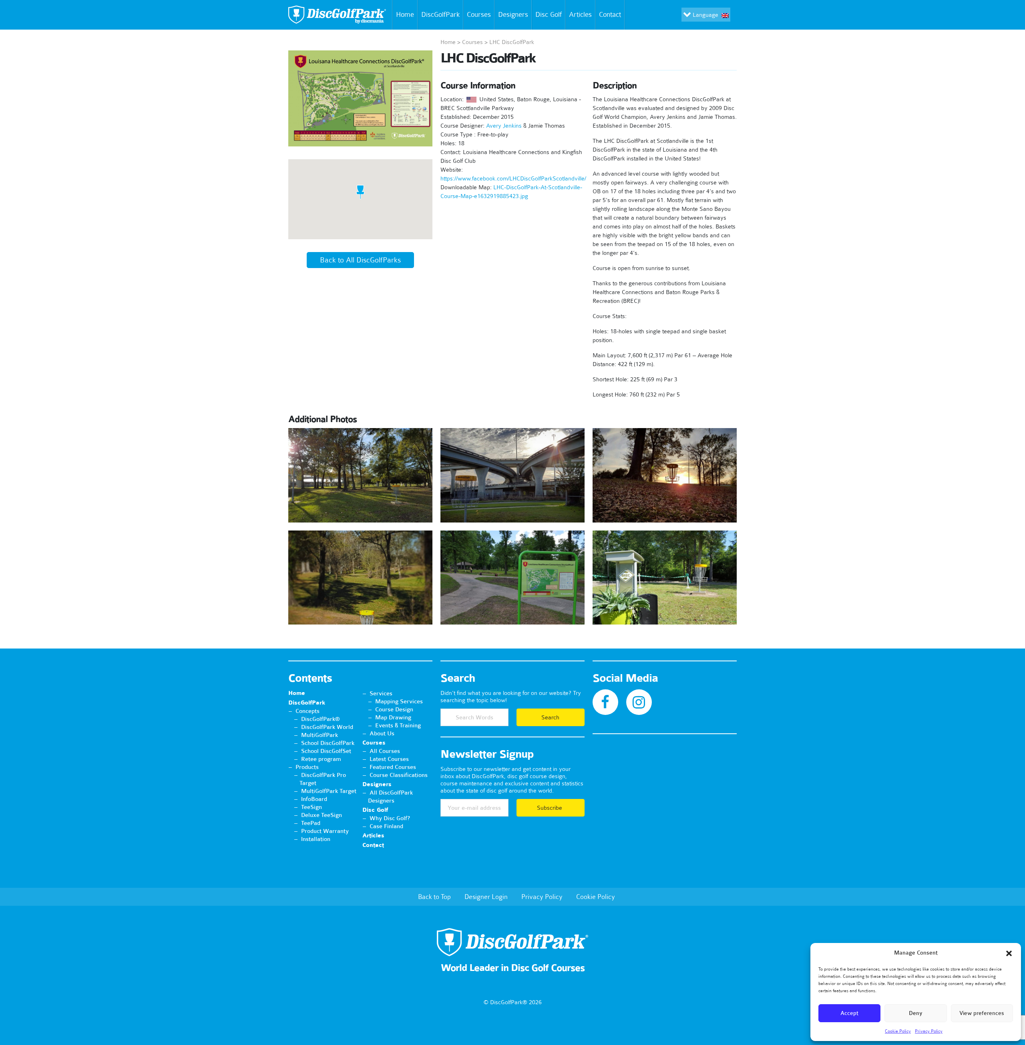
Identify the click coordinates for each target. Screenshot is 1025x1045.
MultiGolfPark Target (328, 791)
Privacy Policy (929, 1031)
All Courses (385, 751)
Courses (479, 14)
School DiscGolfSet (326, 751)
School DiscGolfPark (327, 743)
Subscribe (550, 807)
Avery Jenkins (504, 125)
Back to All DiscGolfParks (360, 260)
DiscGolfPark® (320, 719)
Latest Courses (389, 759)
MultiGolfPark (319, 735)
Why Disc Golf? (390, 818)
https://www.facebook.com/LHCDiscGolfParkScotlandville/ (513, 178)
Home (405, 14)
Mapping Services (399, 701)
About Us (382, 733)
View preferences (981, 1013)
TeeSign (311, 807)
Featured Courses (393, 767)
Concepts (307, 711)
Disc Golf (548, 14)
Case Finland (386, 826)
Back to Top (434, 897)
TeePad (310, 823)
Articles (580, 14)
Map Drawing (393, 717)
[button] (1009, 953)
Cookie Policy (898, 1031)
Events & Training (398, 725)
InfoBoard (314, 799)
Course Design (394, 709)
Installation (315, 839)
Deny (915, 1013)
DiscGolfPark (440, 14)
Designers (513, 14)
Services (381, 693)
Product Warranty (325, 831)
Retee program (321, 759)
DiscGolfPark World (327, 727)
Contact (610, 14)
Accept (849, 1013)
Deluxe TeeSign (321, 815)
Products (307, 767)
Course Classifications (399, 775)
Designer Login (486, 897)
